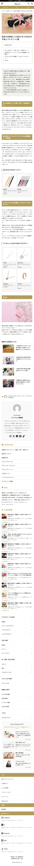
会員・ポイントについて (7, 779)
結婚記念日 (5, 457)
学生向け (11, 397)
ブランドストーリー (7, 469)
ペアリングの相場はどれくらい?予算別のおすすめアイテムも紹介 (19, 594)
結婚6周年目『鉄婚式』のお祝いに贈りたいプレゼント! (19, 554)
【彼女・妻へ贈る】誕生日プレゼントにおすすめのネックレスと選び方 (20, 535)
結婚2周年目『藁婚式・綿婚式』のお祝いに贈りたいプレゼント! (19, 603)
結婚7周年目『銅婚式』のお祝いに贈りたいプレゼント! (19, 515)
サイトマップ (4, 796)
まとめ (6, 60)
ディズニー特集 (6, 702)
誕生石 (3, 645)
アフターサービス (6, 792)
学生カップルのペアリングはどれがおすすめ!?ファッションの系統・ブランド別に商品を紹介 (20, 574)
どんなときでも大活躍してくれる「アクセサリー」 (17, 57)
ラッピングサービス (7, 461)
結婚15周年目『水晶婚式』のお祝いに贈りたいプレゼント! (20, 584)
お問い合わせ (4, 801)
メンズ (28, 7)
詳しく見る (28, 739)
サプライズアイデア (14, 396)
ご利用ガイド (4, 783)
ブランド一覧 (5, 683)
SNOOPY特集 (5, 706)
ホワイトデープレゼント (8, 465)
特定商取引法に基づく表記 (17, 858)
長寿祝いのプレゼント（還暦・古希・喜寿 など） (15, 450)
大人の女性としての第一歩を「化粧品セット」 (17, 50)
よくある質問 (4, 788)
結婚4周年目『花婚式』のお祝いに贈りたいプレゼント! (19, 564)
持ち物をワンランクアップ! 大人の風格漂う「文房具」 (17, 53)
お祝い (6, 396)
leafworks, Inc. (19, 862)
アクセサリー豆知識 (7, 481)
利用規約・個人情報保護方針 (17, 857)
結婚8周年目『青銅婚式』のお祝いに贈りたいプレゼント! (19, 544)
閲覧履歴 (3, 809)
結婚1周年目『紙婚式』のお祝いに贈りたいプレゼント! (19, 525)
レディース (5, 7)
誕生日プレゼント (7, 454)
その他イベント (9, 11)
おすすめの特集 (6, 694)
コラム (3, 10)
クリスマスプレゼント (8, 477)
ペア (17, 7)
